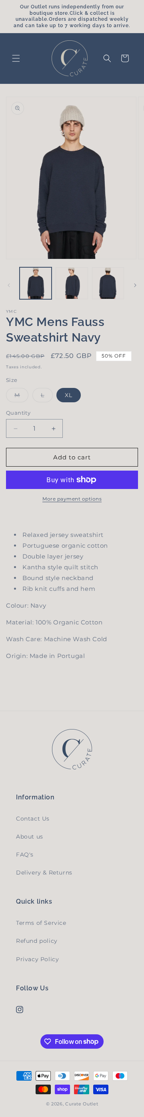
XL (68, 395)
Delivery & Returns (44, 872)
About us (29, 836)
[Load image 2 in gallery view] (72, 283)
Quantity (18, 412)
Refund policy (37, 940)
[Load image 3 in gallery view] (108, 283)
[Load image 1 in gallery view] (36, 283)
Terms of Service (41, 922)
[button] (16, 58)
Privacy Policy (37, 959)
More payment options (72, 499)
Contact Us (33, 818)
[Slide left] (9, 285)
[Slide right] (135, 285)
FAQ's (25, 854)
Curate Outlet (81, 1104)
